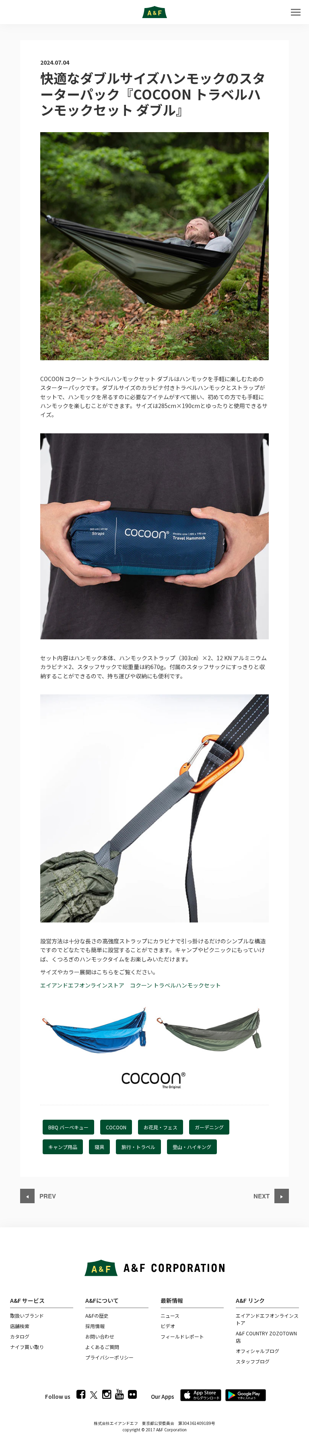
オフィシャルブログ (257, 1350)
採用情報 (95, 1325)
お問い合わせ (99, 1336)
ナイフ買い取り (27, 1346)
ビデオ (168, 1325)
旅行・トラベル (138, 1146)
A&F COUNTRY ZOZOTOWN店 (266, 1337)
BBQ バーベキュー (68, 1127)
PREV (47, 1196)
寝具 (99, 1146)
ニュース (170, 1315)
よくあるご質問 (102, 1346)
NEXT (262, 1196)
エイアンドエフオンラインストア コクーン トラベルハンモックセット (130, 985)
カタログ (19, 1336)
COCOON (116, 1127)
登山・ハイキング (192, 1146)
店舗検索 (19, 1325)
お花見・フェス (160, 1127)
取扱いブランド (27, 1315)
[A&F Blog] (154, 12)
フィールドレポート (182, 1336)
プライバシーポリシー (109, 1357)
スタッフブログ (253, 1361)
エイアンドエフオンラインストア (267, 1319)
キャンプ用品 (62, 1146)
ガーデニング (209, 1127)
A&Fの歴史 (97, 1315)
